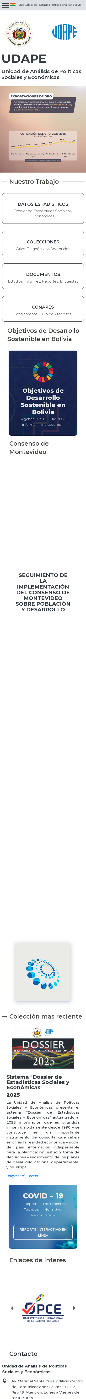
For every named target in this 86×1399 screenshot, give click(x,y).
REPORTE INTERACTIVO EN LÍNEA (43, 1232)
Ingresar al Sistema (23, 1175)
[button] (12, 1308)
